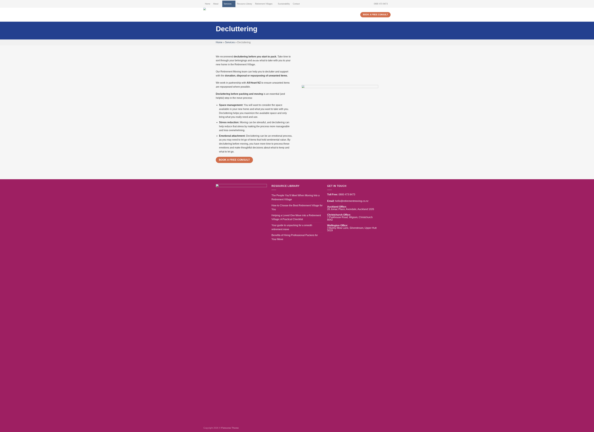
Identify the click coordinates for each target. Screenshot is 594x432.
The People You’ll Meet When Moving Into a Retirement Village (295, 197)
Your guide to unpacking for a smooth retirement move (291, 227)
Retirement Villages (264, 4)
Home (207, 4)
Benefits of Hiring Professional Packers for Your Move (294, 237)
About (215, 4)
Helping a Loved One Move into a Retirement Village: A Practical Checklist (296, 217)
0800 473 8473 (347, 194)
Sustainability (284, 4)
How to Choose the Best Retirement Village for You (297, 207)
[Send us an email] (389, 4)
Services (228, 4)
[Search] (357, 15)
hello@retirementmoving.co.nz (351, 201)
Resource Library (244, 4)
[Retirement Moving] (226, 15)
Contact (296, 4)
